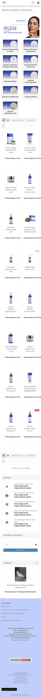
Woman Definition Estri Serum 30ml (11, 389)
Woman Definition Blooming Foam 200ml (11, 309)
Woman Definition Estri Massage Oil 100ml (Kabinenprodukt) (11, 428)
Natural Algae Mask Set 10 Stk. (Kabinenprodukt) (30, 230)
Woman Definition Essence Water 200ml (29, 309)
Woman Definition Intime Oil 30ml (30, 428)
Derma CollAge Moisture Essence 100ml (29, 190)
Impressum (6, 606)
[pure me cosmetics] (3, 3)
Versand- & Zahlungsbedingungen (13, 613)
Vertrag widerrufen (9, 689)
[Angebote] (37, 563)
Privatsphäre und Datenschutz (12, 620)
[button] (4, 120)
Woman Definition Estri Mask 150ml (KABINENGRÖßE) (30, 389)
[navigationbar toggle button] (38, 3)
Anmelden (20, 550)
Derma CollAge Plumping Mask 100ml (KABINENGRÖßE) (30, 150)
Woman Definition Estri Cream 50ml (30, 349)
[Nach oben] (35, 694)
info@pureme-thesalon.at (20, 640)
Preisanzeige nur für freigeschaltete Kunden (20, 592)
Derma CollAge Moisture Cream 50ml (11, 190)
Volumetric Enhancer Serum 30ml (11, 269)
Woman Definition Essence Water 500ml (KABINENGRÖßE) (11, 349)
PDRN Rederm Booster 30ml (30, 268)
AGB (4, 617)
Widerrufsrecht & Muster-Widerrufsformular (16, 610)
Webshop (14, 695)
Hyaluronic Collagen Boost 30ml (11, 230)
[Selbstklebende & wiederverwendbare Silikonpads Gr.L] (20, 574)
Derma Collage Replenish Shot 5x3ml (11, 150)
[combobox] (17, 120)
